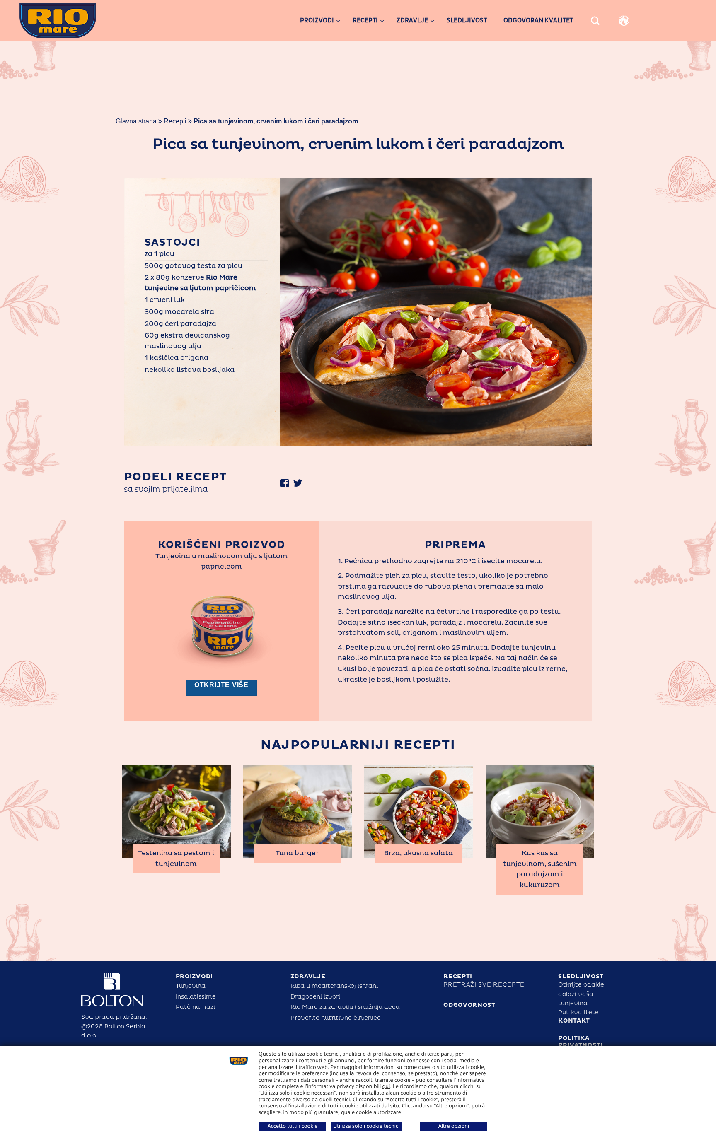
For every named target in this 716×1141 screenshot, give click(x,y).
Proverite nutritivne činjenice (335, 1017)
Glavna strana (136, 121)
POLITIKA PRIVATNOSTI (580, 1042)
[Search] (595, 21)
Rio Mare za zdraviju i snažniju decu (344, 1007)
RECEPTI (457, 976)
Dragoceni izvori (315, 996)
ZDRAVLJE (308, 976)
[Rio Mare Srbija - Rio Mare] (72, 21)
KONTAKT (574, 1020)
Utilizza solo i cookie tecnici (366, 1125)
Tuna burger (297, 853)
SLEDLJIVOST (581, 976)
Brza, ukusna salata (418, 853)
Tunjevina (191, 985)
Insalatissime (196, 996)
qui (386, 1086)
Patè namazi (195, 1007)
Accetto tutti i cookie (293, 1125)
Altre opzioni (453, 1125)
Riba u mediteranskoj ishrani (334, 985)
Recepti (175, 121)
